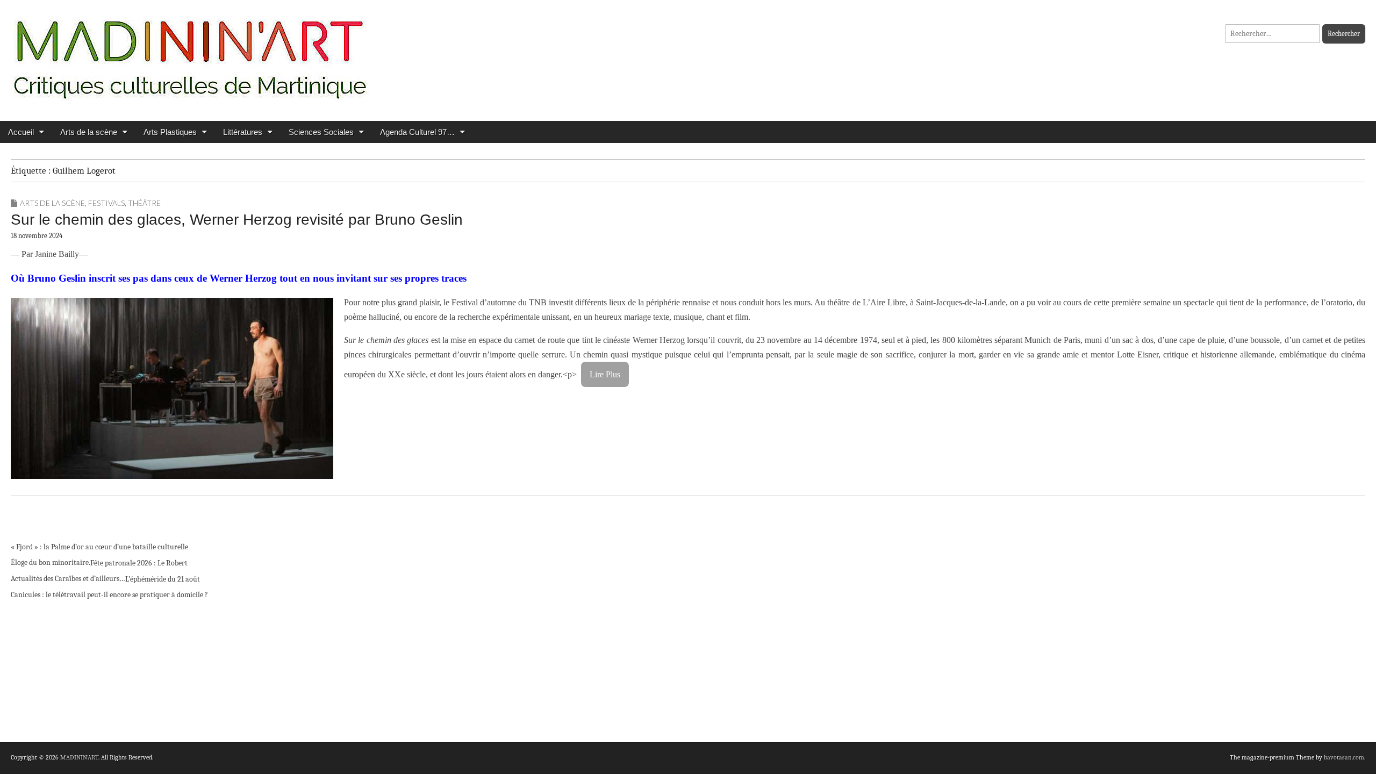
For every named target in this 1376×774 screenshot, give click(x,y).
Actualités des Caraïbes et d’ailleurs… (68, 578)
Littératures (242, 132)
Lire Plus (605, 374)
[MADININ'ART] (189, 52)
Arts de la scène (88, 132)
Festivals (106, 202)
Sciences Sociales (321, 132)
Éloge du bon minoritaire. (50, 562)
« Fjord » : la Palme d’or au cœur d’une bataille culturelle (99, 546)
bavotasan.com (1344, 757)
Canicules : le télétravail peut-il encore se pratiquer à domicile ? (109, 594)
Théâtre (144, 202)
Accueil (21, 132)
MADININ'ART (79, 757)
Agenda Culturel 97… (417, 132)
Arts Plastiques (170, 132)
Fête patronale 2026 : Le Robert (139, 563)
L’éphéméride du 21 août (162, 579)
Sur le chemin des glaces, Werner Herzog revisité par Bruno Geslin (237, 219)
